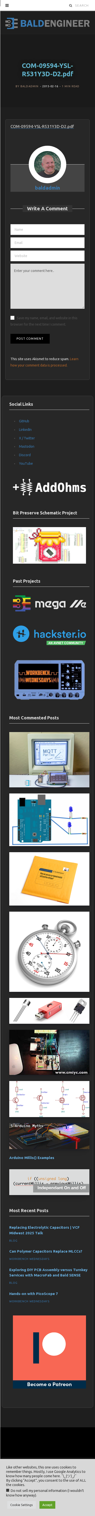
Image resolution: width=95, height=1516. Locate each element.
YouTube (26, 463)
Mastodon (26, 446)
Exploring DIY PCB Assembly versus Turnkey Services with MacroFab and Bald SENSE (48, 1272)
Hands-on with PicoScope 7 (33, 1294)
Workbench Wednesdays (29, 1258)
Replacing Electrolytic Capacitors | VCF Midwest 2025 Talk (44, 1230)
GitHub (24, 421)
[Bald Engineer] (47, 22)
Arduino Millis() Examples (31, 1158)
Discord (25, 455)
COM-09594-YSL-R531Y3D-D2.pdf (42, 126)
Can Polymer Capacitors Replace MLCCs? (45, 1251)
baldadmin (29, 86)
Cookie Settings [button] (21, 1504)
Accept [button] (47, 1504)
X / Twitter (27, 438)
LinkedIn (25, 430)
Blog (13, 1240)
